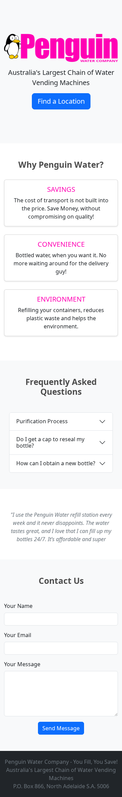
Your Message (22, 664)
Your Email (17, 635)
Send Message (61, 728)
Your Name (18, 606)
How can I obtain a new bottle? (55, 463)
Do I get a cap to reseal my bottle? (50, 442)
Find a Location (61, 101)
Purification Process (42, 421)
